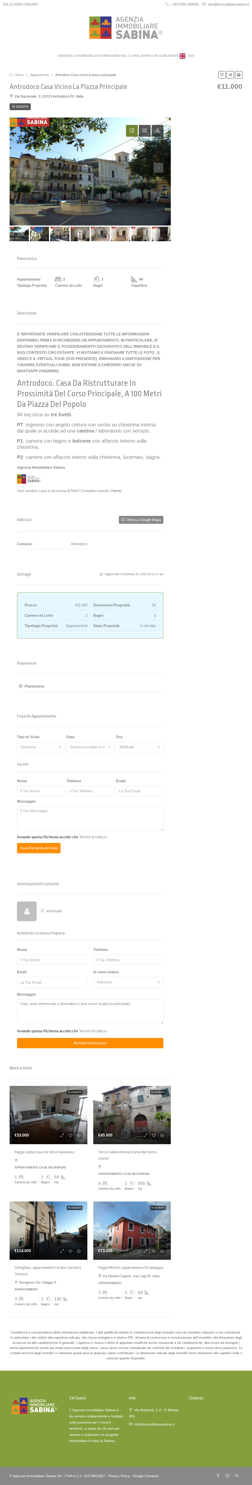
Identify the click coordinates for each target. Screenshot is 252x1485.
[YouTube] (237, 1476)
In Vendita (20, 106)
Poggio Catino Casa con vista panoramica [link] (44, 1152)
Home (19, 75)
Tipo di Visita (28, 737)
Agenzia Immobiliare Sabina (41, 467)
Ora (119, 737)
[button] (222, 74)
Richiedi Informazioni (90, 1043)
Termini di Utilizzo (93, 837)
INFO (176, 56)
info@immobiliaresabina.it (154, 1424)
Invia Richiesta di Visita (38, 848)
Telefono (73, 781)
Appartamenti (39, 75)
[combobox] (40, 747)
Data (70, 737)
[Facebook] (219, 1476)
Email (121, 781)
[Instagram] (228, 1476)
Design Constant (146, 1476)
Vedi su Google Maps (143, 520)
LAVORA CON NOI (151, 56)
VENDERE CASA (69, 56)
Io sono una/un (106, 972)
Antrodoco (34, 383)
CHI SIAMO (102, 56)
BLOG (168, 56)
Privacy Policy (119, 1476)
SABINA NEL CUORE (124, 56)
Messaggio (26, 801)
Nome (22, 781)
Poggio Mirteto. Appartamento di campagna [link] (130, 1268)
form (116, 491)
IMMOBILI (87, 56)
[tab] (132, 131)
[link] (48, 1115)
